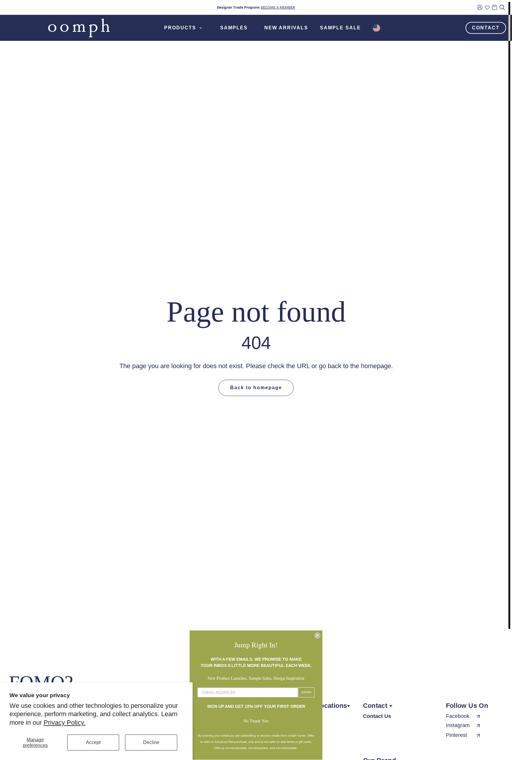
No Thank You (256, 721)
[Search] (502, 7)
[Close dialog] (317, 635)
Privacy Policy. (64, 722)
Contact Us (377, 716)
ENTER (306, 692)
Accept (93, 742)
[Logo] (79, 28)
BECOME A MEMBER (278, 7)
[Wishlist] (487, 7)
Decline (151, 742)
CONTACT (486, 27)
